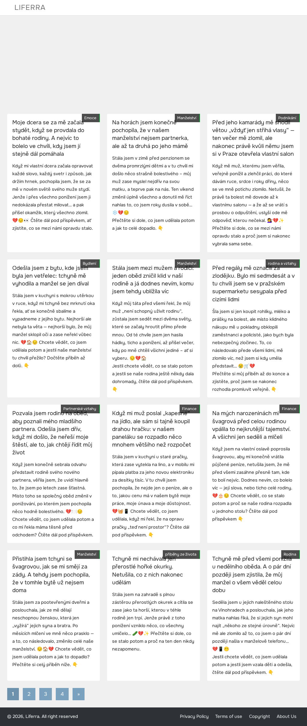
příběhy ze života (180, 554)
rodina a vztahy (282, 263)
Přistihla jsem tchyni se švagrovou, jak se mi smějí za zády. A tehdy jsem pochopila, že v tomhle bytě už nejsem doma (51, 574)
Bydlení (89, 263)
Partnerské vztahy (79, 408)
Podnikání (287, 118)
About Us (287, 716)
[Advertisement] (153, 65)
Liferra (30, 7)
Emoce (90, 118)
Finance (189, 408)
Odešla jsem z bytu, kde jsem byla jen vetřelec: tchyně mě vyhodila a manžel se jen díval (50, 275)
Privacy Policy (194, 716)
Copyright (259, 716)
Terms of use (228, 716)
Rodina (290, 554)
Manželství (186, 118)
